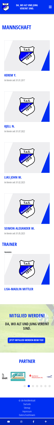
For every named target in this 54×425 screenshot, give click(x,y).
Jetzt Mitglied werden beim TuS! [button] (26, 340)
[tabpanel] (36, 376)
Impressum (27, 411)
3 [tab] (33, 386)
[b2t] (45, 421)
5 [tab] (41, 386)
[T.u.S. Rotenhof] (5, 7)
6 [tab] (45, 386)
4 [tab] (37, 386)
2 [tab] (29, 386)
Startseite (27, 404)
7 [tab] (49, 386)
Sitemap (27, 407)
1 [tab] (25, 386)
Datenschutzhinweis (27, 415)
